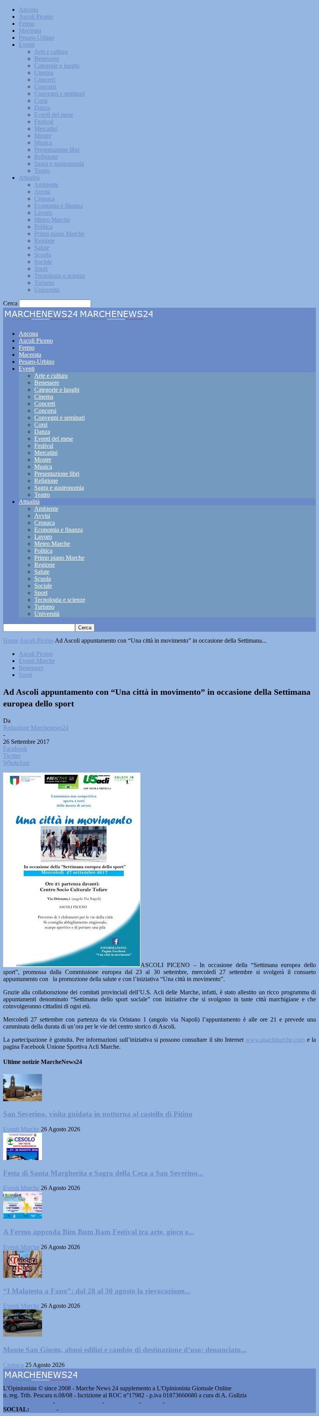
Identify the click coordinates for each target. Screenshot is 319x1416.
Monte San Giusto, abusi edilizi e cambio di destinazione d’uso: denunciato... (125, 1350)
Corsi (40, 100)
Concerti (44, 79)
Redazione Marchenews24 (35, 727)
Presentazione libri (56, 149)
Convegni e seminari (59, 93)
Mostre (42, 135)
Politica (43, 226)
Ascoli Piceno (36, 16)
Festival (43, 121)
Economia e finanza (58, 205)
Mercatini (46, 128)
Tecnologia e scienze (59, 275)
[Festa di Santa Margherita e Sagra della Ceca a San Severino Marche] (22, 1158)
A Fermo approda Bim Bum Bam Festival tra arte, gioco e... (98, 1232)
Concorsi (45, 86)
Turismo (44, 282)
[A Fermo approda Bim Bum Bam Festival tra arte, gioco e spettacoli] (22, 1216)
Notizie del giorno (78, 1402)
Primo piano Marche (59, 233)
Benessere (46, 58)
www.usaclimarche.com (275, 1039)
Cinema (43, 72)
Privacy (151, 1402)
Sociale (43, 261)
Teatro (42, 170)
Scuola (42, 254)
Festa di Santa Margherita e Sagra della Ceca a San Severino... (103, 1173)
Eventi (27, 44)
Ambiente (46, 184)
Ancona (28, 9)
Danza (42, 107)
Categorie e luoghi (56, 65)
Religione (46, 156)
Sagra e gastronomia (59, 163)
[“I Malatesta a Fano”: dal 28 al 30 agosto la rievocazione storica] (22, 1275)
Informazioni (121, 1402)
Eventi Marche (37, 660)
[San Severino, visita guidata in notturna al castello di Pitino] (22, 1099)
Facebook (43, 1409)
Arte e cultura (51, 51)
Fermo (27, 23)
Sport (40, 268)
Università (47, 289)
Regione (44, 240)
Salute (41, 247)
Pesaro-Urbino (36, 37)
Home (10, 640)
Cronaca (44, 198)
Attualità (29, 177)
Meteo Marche (52, 219)
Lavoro (43, 212)
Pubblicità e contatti (27, 1402)
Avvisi (42, 191)
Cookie (175, 1402)
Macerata (30, 30)
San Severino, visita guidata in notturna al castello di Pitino (98, 1114)
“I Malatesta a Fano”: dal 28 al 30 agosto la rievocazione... (96, 1291)
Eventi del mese (53, 114)
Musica (43, 142)
